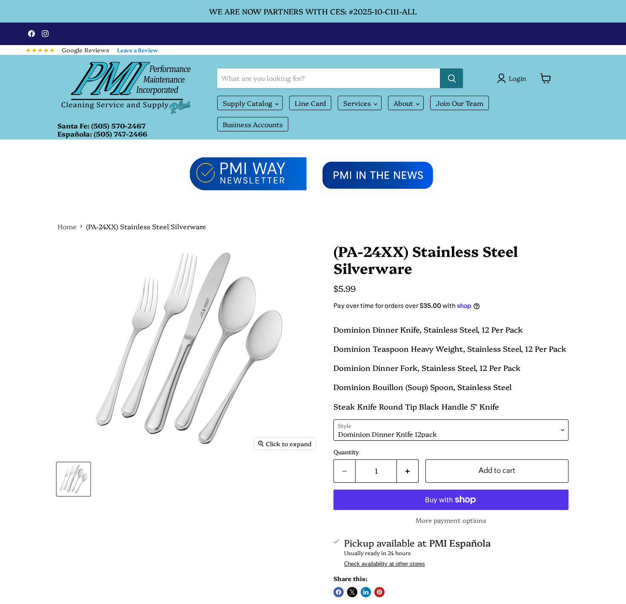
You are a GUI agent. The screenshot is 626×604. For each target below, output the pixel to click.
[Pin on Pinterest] (379, 592)
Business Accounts (253, 124)
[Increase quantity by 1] (408, 471)
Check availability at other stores (384, 564)
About (404, 103)
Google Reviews (85, 50)
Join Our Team (459, 103)
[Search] (451, 78)
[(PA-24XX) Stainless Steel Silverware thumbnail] (73, 479)
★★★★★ (40, 50)
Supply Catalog (248, 103)
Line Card (310, 103)
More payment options (451, 520)
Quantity (346, 451)
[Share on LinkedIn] (366, 592)
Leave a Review (137, 50)
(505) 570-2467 (118, 125)
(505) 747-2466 (120, 133)
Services (358, 103)
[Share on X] (352, 592)
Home (67, 226)
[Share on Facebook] (338, 592)
